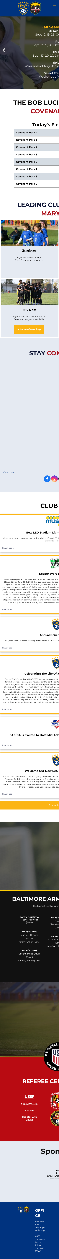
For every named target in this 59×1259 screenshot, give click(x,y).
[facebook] (47, 479)
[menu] (54, 6)
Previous (4, 50)
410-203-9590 (39, 1223)
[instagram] (54, 479)
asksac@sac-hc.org (40, 1229)
